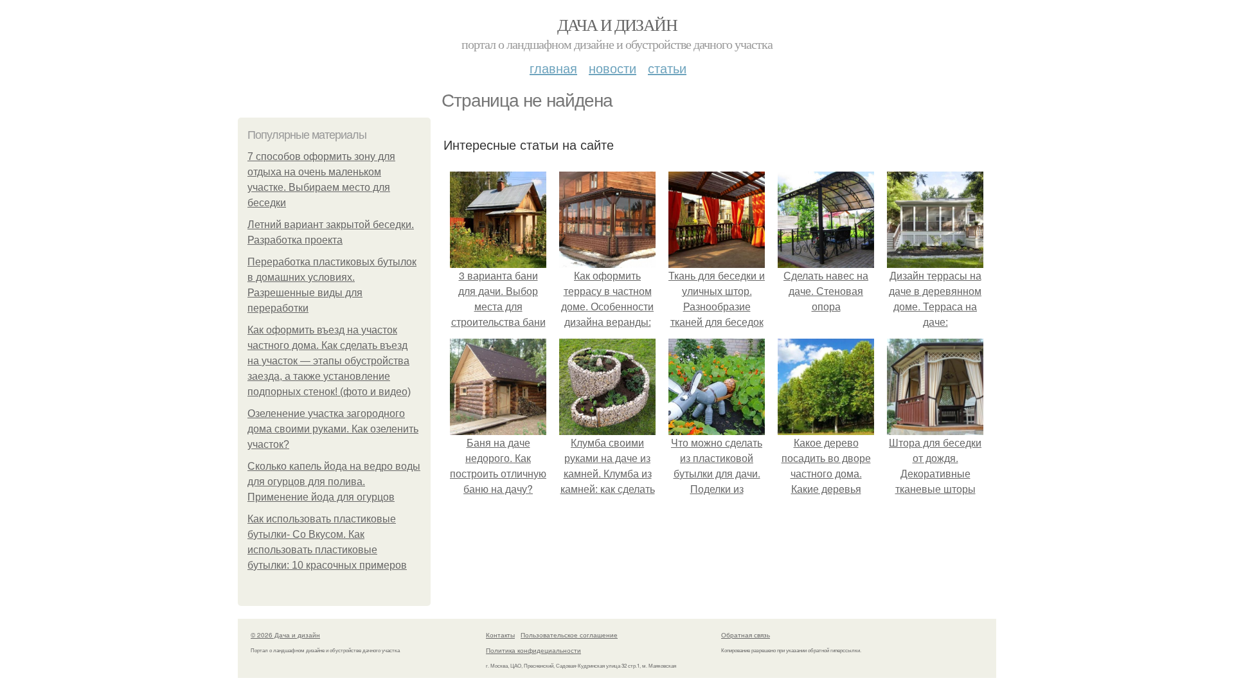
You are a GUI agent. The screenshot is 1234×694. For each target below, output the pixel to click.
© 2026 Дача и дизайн (285, 634)
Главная (553, 67)
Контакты (500, 634)
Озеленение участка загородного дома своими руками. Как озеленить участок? (332, 429)
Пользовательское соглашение (569, 634)
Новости (612, 67)
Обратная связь (745, 634)
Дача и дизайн (617, 24)
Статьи (667, 67)
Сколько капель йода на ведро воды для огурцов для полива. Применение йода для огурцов (333, 482)
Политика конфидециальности (533, 650)
